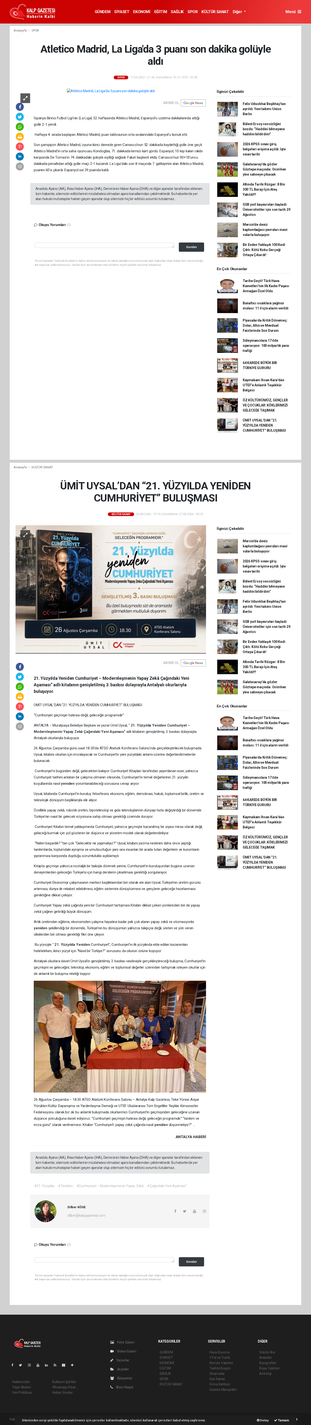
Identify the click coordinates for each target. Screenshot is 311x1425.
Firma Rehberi (219, 1384)
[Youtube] (39, 1365)
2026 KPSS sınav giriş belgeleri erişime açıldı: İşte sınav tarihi (264, 149)
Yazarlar (123, 1360)
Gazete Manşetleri (223, 1390)
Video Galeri (126, 1351)
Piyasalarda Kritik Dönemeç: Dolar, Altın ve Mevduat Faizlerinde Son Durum (265, 325)
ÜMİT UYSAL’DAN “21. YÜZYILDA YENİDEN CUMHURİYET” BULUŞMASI (264, 425)
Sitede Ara (267, 1352)
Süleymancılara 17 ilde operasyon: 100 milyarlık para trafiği (266, 346)
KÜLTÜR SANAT (215, 11)
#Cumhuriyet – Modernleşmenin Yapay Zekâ (110, 1186)
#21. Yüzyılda (44, 1186)
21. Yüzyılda (141, 725)
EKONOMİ (141, 11)
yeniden (68, 783)
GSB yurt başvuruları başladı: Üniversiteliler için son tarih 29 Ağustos (266, 209)
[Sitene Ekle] (74, 1365)
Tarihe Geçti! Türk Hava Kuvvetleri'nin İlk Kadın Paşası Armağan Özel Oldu (266, 286)
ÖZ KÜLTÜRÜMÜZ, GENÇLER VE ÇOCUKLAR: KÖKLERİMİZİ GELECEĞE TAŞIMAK (265, 405)
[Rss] (57, 1365)
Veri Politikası (22, 1392)
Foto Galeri (125, 1342)
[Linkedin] (48, 1365)
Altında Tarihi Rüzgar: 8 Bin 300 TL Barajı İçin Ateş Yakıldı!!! (264, 189)
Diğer (238, 11)
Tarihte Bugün (220, 1368)
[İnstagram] (31, 1365)
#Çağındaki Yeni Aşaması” (167, 1186)
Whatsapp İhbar (64, 1387)
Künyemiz (124, 1378)
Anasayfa (20, 30)
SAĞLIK (177, 11)
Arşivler (122, 1369)
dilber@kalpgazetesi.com (86, 1215)
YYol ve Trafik (219, 1358)
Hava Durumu (219, 1352)
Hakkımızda (21, 1382)
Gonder (191, 247)
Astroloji (265, 1374)
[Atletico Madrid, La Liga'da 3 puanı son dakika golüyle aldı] (111, 91)
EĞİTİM (160, 11)
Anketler (265, 1358)
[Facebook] (14, 1365)
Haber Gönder (62, 1392)
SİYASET (121, 11)
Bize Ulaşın (124, 1387)
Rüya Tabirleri (269, 1368)
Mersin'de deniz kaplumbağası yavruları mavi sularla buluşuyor (265, 230)
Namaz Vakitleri (221, 1363)
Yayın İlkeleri (21, 1387)
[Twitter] (22, 1365)
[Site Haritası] (65, 1365)
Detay (264, 1420)
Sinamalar (217, 1374)
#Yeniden (65, 1186)
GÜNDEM (103, 11)
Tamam (283, 1420)
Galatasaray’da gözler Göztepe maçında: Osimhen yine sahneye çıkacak (264, 169)
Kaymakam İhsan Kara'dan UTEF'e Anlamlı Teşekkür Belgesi (263, 385)
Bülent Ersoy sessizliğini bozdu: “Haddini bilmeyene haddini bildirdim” (264, 129)
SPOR (193, 11)
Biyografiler (267, 1363)
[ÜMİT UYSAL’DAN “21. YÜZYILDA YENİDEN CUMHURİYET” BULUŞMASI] (111, 589)
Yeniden (159, 725)
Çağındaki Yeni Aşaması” (105, 731)
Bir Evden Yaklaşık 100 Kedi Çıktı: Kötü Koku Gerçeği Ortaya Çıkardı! (264, 250)
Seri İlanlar (217, 1379)
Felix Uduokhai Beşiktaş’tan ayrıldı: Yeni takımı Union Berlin (264, 109)
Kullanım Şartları (64, 1382)
